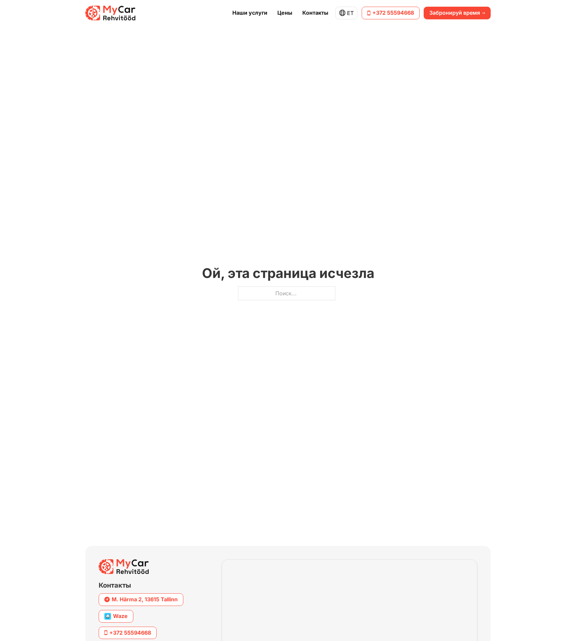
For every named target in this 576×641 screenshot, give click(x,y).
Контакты (315, 13)
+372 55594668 (393, 12)
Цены (284, 13)
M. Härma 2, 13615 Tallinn (145, 599)
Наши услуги (249, 13)
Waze (120, 616)
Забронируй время (454, 12)
